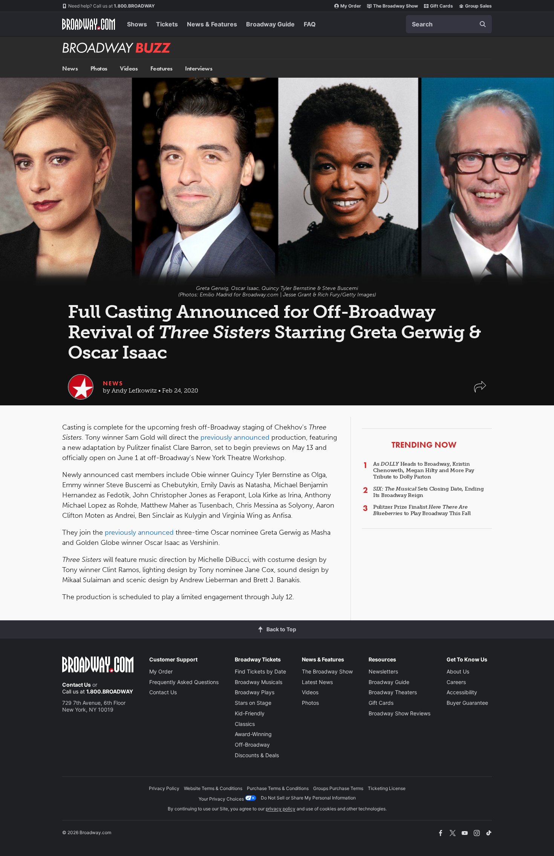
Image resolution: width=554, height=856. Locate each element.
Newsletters (383, 671)
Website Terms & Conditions (213, 788)
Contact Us (76, 684)
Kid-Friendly (250, 713)
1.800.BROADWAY (111, 6)
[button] (480, 390)
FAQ (310, 24)
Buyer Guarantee (467, 703)
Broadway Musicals (258, 682)
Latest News (317, 682)
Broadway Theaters (393, 692)
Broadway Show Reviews (399, 713)
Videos (129, 68)
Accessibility (462, 692)
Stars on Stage (253, 703)
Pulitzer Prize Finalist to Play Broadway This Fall (421, 510)
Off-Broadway (252, 744)
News (70, 68)
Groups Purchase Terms (338, 788)
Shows (137, 24)
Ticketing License (387, 788)
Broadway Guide (270, 24)
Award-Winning (253, 734)
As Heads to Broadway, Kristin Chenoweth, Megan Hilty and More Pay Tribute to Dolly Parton (423, 470)
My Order (350, 6)
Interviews (198, 68)
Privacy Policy (164, 788)
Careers (456, 682)
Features (161, 68)
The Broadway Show (395, 6)
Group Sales (478, 6)
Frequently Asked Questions (184, 682)
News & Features (212, 24)
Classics (245, 724)
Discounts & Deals (257, 755)
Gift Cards (441, 6)
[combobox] (449, 24)
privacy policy (280, 809)
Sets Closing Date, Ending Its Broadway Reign (428, 492)
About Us (458, 671)
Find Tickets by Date (260, 671)
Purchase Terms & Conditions (278, 788)
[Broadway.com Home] (88, 24)
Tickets (167, 24)
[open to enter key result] (483, 24)
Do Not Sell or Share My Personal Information (308, 798)
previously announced (234, 437)
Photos (98, 68)
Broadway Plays (254, 692)
